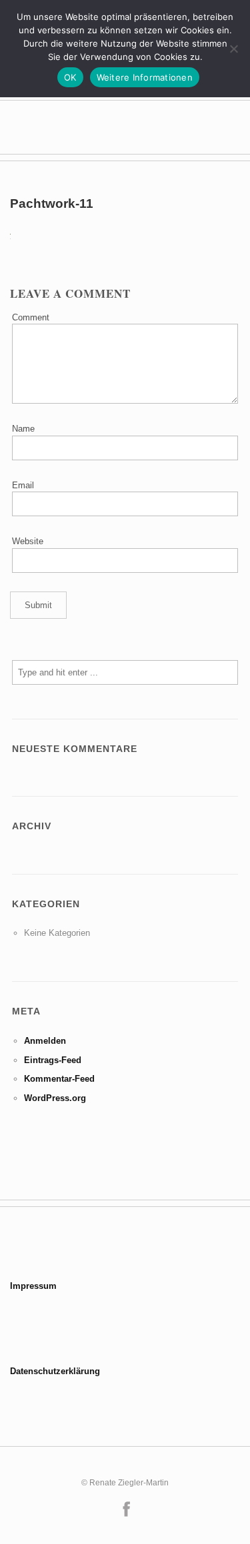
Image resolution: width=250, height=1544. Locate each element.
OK (70, 77)
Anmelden (45, 1041)
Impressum (33, 1286)
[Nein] (233, 48)
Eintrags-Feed (52, 1060)
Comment (30, 317)
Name (23, 429)
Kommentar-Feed (59, 1079)
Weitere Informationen (145, 77)
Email (23, 485)
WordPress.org (55, 1098)
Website (27, 541)
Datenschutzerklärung (55, 1371)
